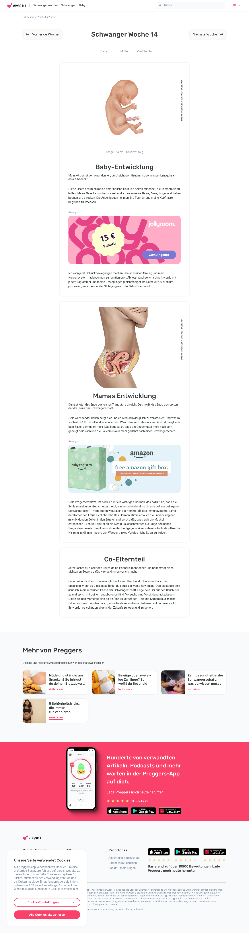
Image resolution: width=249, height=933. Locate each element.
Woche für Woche (47, 17)
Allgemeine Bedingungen (124, 857)
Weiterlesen (56, 689)
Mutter (124, 51)
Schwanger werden (45, 5)
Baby (82, 5)
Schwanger (68, 5)
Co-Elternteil (145, 51)
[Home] (16, 5)
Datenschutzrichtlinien (122, 863)
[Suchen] (160, 5)
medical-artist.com (181, 89)
